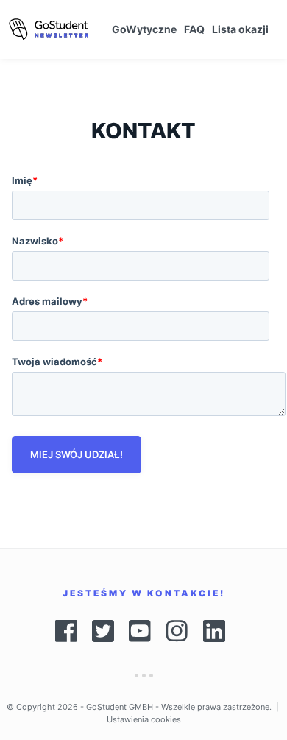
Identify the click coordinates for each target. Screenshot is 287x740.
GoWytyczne (144, 29)
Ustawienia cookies (144, 719)
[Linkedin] (218, 631)
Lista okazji (240, 29)
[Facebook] (66, 631)
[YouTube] (139, 631)
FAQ (194, 29)
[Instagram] (177, 631)
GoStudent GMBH (119, 707)
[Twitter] (103, 631)
